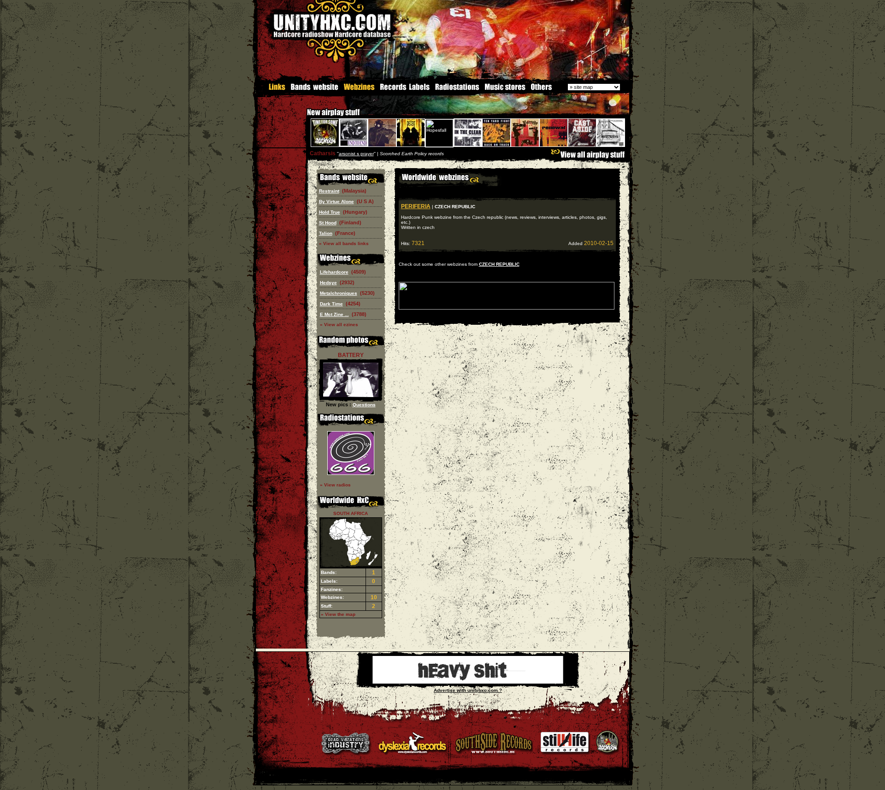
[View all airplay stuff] (590, 156)
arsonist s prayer (356, 153)
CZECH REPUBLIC (499, 264)
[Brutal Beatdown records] (468, 682)
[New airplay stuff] (302, 116)
